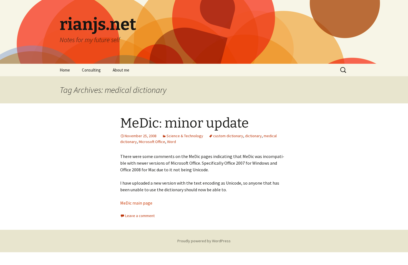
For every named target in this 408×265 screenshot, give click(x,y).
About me (121, 70)
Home (65, 70)
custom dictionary (228, 135)
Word (171, 141)
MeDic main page (136, 203)
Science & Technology (185, 135)
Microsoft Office (152, 141)
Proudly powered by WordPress (204, 240)
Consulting (91, 70)
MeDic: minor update (184, 123)
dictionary (253, 135)
